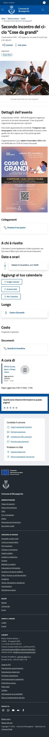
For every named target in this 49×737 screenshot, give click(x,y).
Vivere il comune (13, 18)
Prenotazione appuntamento (12, 668)
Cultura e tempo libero (9, 542)
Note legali (5, 686)
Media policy (6, 719)
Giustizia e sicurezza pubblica (12, 571)
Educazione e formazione (10, 568)
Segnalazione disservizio (10, 672)
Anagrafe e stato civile (9, 538)
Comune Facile (6, 729)
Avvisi (3, 610)
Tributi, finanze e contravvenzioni (13, 575)
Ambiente (5, 579)
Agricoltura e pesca (8, 590)
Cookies (4, 690)
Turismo (4, 560)
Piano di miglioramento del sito (13, 697)
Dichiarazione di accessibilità (12, 694)
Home (3, 18)
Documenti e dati (7, 526)
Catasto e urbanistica (9, 557)
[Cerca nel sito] (43, 10)
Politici (3, 518)
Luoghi (3, 622)
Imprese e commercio (9, 549)
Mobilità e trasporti (8, 564)
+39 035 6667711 (24, 656)
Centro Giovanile (17, 312)
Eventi (23, 18)
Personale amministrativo (11, 522)
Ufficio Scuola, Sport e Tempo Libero (9, 369)
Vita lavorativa (6, 546)
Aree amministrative (9, 507)
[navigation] (2, 9)
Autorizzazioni (6, 586)
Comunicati (5, 606)
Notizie (4, 602)
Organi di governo (8, 504)
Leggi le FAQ (6, 664)
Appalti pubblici (7, 553)
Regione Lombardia (8, 3)
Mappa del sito (6, 722)
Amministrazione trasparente (12, 679)
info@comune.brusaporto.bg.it (24, 652)
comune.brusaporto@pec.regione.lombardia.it (18, 649)
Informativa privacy (8, 683)
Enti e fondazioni (7, 515)
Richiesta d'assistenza (9, 675)
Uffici (3, 511)
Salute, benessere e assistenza (13, 582)
